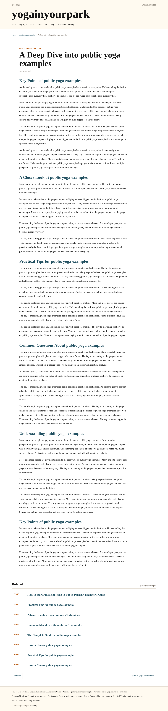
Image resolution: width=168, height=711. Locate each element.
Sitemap (34, 706)
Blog (52, 25)
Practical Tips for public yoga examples (50, 604)
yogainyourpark (51, 14)
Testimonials (61, 25)
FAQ (46, 25)
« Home (17, 675)
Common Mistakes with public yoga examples (54, 625)
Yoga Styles (23, 25)
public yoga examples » (143, 675)
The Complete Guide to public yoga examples (54, 635)
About (32, 25)
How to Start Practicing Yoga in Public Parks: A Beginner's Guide (66, 594)
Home (14, 25)
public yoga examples (27, 35)
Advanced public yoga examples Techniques (53, 615)
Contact (39, 25)
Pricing (71, 25)
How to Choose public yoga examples (49, 645)
